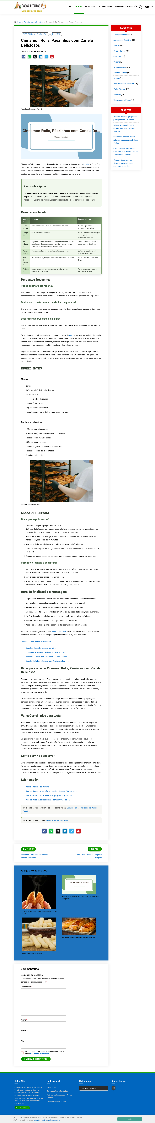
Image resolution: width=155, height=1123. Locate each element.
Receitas (56, 34)
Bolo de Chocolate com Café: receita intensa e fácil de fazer (51, 791)
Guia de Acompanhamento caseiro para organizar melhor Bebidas (125, 128)
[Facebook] (23, 56)
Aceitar (130, 1119)
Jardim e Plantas (120, 73)
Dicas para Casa (119, 67)
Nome (24, 1020)
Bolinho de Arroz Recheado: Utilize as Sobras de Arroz (39, 912)
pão (71, 335)
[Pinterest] (52, 56)
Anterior (29, 849)
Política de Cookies (54, 1120)
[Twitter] (35, 56)
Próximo (93, 849)
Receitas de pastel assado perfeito (41, 648)
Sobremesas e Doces (122, 100)
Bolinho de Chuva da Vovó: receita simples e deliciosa (34, 856)
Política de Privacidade (40, 1120)
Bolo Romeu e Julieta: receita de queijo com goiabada (49, 795)
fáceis (86, 164)
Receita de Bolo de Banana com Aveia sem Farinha (47, 661)
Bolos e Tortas (119, 51)
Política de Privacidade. (40, 1054)
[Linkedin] (40, 56)
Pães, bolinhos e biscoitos (33, 22)
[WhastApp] (29, 56)
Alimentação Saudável (122, 40)
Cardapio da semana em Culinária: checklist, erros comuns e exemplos (123, 163)
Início (19, 22)
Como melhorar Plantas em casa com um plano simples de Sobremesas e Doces (125, 151)
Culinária (116, 62)
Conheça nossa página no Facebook (36, 641)
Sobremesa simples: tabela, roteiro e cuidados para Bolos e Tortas (125, 140)
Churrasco (117, 56)
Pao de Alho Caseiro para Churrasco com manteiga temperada (80, 898)
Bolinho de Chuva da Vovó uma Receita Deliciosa (46, 657)
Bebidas (116, 45)
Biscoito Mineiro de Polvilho (37, 787)
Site (22, 1041)
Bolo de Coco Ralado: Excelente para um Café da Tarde (49, 800)
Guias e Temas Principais (57, 820)
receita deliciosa (59, 631)
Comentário (26, 987)
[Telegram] (46, 56)
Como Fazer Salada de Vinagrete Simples (89, 856)
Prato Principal (119, 89)
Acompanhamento (120, 35)
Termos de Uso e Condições (57, 1091)
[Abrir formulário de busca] (140, 7)
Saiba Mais (21, 1108)
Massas (116, 78)
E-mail (24, 1030)
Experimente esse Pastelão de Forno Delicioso (45, 652)
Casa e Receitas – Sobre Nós (57, 1101)
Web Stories (51, 1087)
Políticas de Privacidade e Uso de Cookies (59, 1096)
